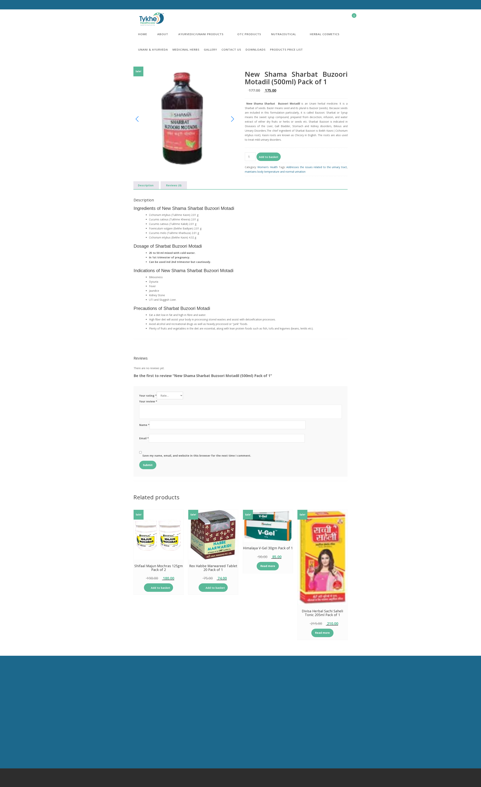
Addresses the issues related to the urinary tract (316, 167)
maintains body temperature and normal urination (275, 171)
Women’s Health (267, 167)
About (162, 34)
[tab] (145, 185)
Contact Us (231, 49)
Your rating (148, 395)
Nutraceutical (283, 34)
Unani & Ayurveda (153, 49)
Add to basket (268, 157)
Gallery (210, 49)
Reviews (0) (174, 185)
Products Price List (286, 49)
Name (144, 425)
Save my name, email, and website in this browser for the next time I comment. (196, 455)
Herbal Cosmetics (324, 34)
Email (144, 438)
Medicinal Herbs (185, 49)
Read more (267, 566)
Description (146, 185)
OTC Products (249, 34)
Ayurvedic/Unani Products (200, 34)
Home (142, 34)
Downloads (255, 49)
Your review (148, 401)
